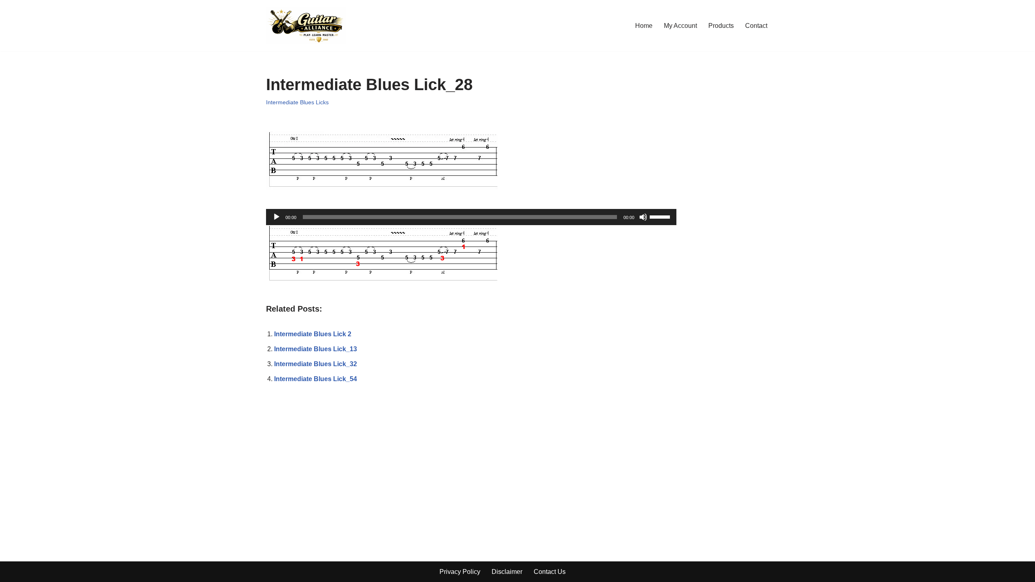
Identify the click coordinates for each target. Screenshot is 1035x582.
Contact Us (550, 571)
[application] (471, 217)
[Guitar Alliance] (306, 25)
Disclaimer (507, 571)
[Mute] (643, 217)
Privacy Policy (459, 571)
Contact (756, 25)
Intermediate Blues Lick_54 (315, 378)
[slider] (661, 216)
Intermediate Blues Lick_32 (315, 364)
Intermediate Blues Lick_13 (315, 349)
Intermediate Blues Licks (297, 102)
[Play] (276, 217)
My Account (680, 25)
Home (644, 25)
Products (721, 25)
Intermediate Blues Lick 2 (312, 334)
